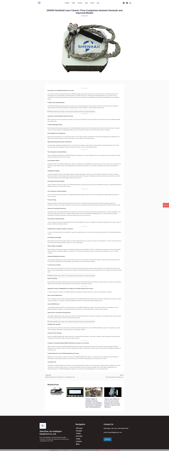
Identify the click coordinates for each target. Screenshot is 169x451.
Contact (92, 3)
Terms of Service (112, 450)
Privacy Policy (101, 450)
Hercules (80, 3)
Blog (98, 3)
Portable (67, 3)
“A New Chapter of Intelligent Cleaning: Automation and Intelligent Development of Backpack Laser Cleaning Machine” (93, 403)
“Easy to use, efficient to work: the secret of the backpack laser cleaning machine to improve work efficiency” (112, 403)
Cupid (86, 3)
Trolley (73, 3)
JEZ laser (79, 428)
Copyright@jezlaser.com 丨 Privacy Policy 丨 (59, 450)
